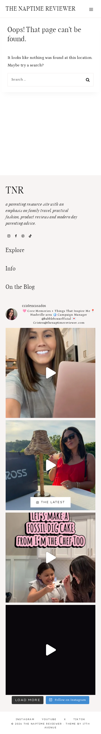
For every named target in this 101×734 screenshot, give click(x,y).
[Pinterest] (23, 236)
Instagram (25, 719)
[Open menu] (91, 9)
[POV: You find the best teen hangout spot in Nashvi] (50, 650)
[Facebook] (16, 236)
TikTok (79, 719)
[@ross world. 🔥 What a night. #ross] (50, 465)
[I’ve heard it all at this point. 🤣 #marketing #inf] (50, 373)
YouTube (49, 719)
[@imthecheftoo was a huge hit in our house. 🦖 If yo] (50, 558)
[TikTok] (30, 236)
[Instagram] (9, 236)
